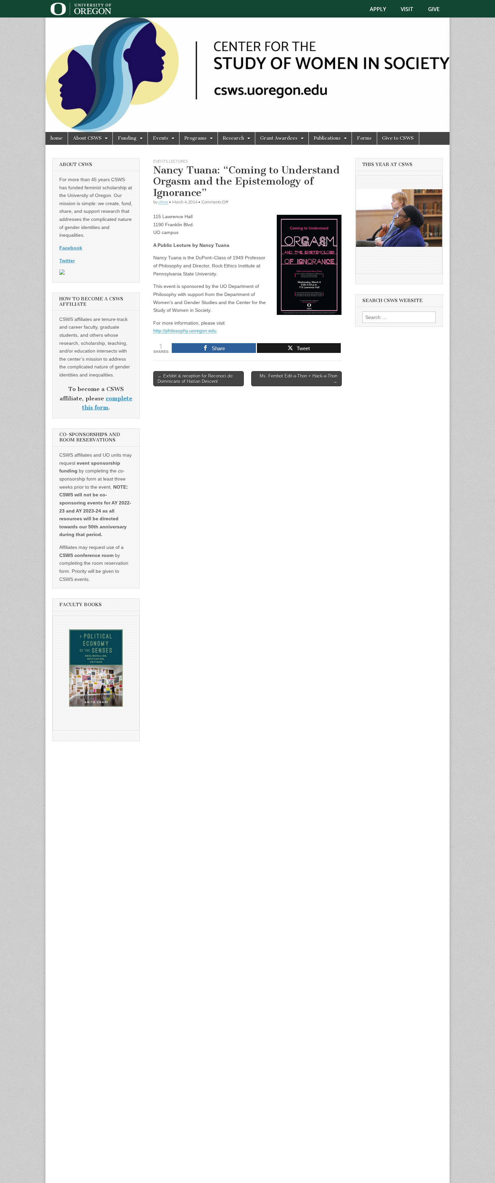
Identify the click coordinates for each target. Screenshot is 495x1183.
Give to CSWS (398, 138)
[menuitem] (382, 9)
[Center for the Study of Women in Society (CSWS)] (247, 75)
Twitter (67, 260)
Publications (327, 138)
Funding (127, 138)
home (57, 138)
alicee (163, 201)
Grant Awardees (279, 138)
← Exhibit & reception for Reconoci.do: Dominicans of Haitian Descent (196, 378)
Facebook (70, 248)
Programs (196, 138)
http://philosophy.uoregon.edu (185, 330)
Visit (407, 9)
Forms (364, 138)
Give (433, 9)
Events (160, 138)
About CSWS (87, 138)
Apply (378, 9)
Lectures (178, 161)
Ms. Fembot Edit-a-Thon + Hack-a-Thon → (298, 378)
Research (233, 138)
